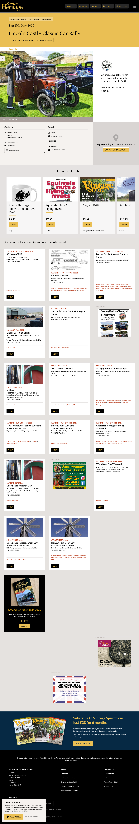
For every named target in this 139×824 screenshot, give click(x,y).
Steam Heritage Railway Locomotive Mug (22, 209)
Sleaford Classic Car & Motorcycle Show (68, 311)
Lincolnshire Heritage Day (19, 484)
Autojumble (100, 284)
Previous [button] (2, 58)
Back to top (136, 821)
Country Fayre (101, 286)
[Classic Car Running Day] (25, 317)
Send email (11, 146)
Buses (9, 290)
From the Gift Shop (69, 171)
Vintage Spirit (87, 231)
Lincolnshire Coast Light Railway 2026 (112, 467)
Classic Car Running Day (18, 331)
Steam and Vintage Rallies (123, 288)
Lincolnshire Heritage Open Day (22, 541)
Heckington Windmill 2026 (18, 546)
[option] (46, 86)
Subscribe (71, 6)
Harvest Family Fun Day (62, 541)
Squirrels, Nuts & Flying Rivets (57, 207)
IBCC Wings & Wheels (62, 367)
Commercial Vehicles (80, 288)
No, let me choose (31, 817)
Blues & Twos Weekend (64, 424)
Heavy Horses (101, 403)
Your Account (109, 769)
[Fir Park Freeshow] (69, 260)
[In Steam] (25, 374)
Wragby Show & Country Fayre (111, 367)
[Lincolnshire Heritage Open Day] (25, 527)
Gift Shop (64, 774)
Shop (97, 6)
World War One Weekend (109, 462)
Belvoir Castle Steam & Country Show (112, 254)
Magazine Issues (98, 231)
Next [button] (90, 58)
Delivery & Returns (48, 809)
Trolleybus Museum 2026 (17, 257)
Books (48, 231)
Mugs (10, 231)
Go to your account (116, 150)
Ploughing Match (112, 441)
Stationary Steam (12, 405)
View (10, 297)
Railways (105, 500)
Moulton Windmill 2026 (16, 429)
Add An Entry (109, 774)
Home (63, 769)
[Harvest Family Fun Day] (69, 527)
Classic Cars (13, 49)
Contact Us (108, 786)
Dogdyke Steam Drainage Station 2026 (23, 393)
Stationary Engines (113, 403)
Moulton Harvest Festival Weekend (24, 424)
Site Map (59, 809)
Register (101, 144)
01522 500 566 (12, 142)
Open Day (10, 560)
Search (109, 6)
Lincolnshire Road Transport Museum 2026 (31, 40)
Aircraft (54, 288)
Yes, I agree (15, 817)
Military (65, 290)
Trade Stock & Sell (111, 782)
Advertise (83, 6)
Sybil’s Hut (126, 205)
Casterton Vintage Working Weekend (110, 426)
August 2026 (91, 205)
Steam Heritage (12, 6)
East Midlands (34, 19)
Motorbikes (73, 290)
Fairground (110, 286)
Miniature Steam (108, 288)
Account (123, 6)
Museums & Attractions (70, 786)
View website (14, 150)
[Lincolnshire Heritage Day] (25, 470)
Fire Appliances (56, 290)
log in (110, 144)
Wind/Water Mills (12, 443)
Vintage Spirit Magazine (70, 778)
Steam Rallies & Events (18, 19)
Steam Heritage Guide (69, 782)
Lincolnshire (46, 19)
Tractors (81, 290)
